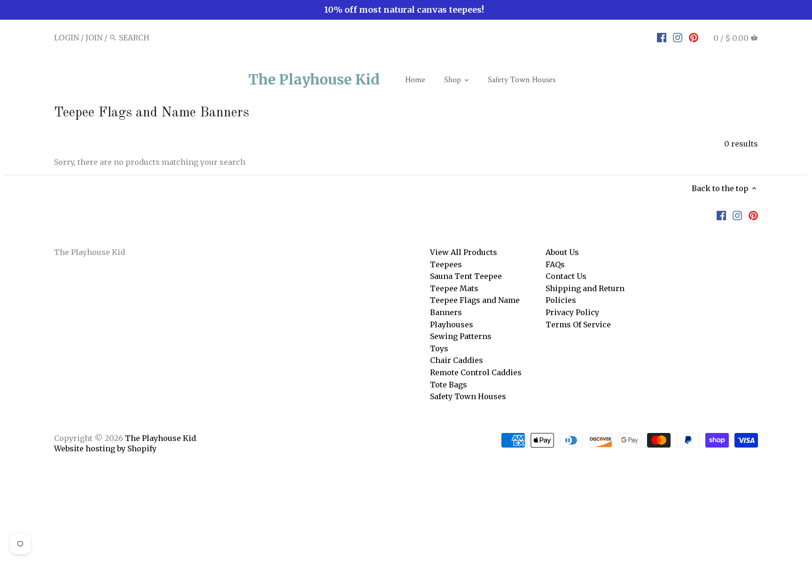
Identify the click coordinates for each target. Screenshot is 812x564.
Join (94, 37)
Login (66, 37)
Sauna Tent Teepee (466, 276)
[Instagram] (677, 37)
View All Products (463, 252)
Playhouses (451, 324)
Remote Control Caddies (476, 372)
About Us (562, 252)
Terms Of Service (578, 324)
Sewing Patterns (461, 336)
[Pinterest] (693, 37)
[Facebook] (661, 37)
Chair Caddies (456, 360)
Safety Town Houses (468, 396)
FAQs (555, 264)
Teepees (446, 264)
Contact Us (566, 276)
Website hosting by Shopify (105, 448)
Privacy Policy (572, 312)
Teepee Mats (454, 288)
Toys (439, 348)
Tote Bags (448, 384)
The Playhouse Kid (314, 79)
